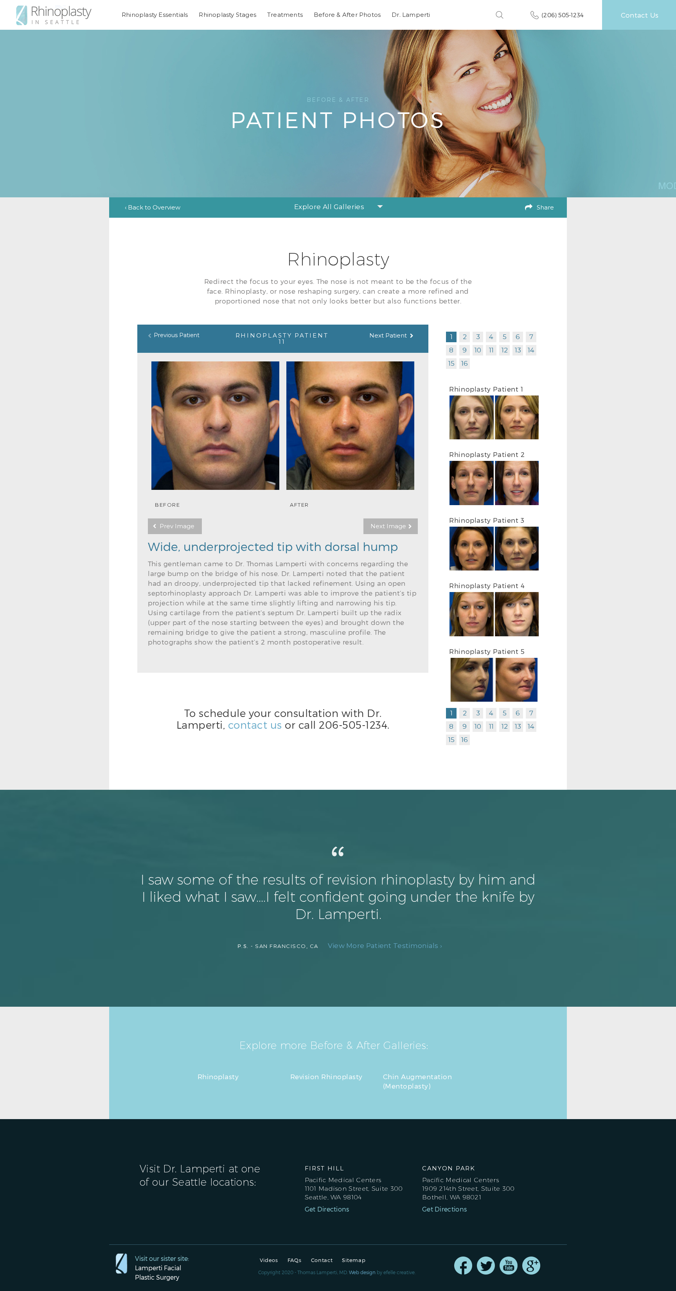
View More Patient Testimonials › (385, 946)
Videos (269, 1260)
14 (531, 350)
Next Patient (388, 335)
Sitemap (353, 1260)
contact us (255, 725)
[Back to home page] (58, 15)
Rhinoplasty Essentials (155, 15)
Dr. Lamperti (411, 15)
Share (545, 207)
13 (518, 350)
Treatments (285, 15)
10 (478, 350)
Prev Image (177, 526)
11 (491, 350)
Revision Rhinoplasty (326, 1076)
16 (464, 363)
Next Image (388, 526)
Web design (362, 1272)
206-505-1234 (353, 725)
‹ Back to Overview (152, 207)
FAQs (295, 1260)
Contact (322, 1260)
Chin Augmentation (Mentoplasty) (417, 1081)
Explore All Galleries (329, 207)
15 (451, 363)
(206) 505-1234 (562, 14)
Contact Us (639, 15)
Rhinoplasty (218, 1076)
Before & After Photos (347, 15)
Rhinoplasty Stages (227, 15)
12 (505, 350)
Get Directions (327, 1209)
